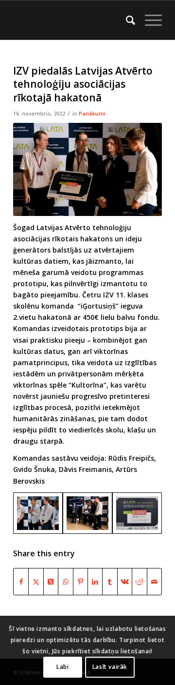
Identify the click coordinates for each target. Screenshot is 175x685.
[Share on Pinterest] (80, 581)
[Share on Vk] (125, 581)
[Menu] (148, 19)
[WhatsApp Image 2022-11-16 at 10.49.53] (137, 513)
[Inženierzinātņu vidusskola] (72, 19)
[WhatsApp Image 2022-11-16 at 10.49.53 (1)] (38, 513)
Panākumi (92, 113)
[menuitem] (125, 19)
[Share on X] (36, 581)
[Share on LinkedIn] (95, 581)
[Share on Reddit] (139, 581)
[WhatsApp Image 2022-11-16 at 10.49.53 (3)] (87, 513)
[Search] (125, 19)
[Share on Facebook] (21, 581)
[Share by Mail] (154, 581)
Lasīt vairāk (109, 667)
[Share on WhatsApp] (65, 581)
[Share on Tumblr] (110, 581)
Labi (62, 667)
